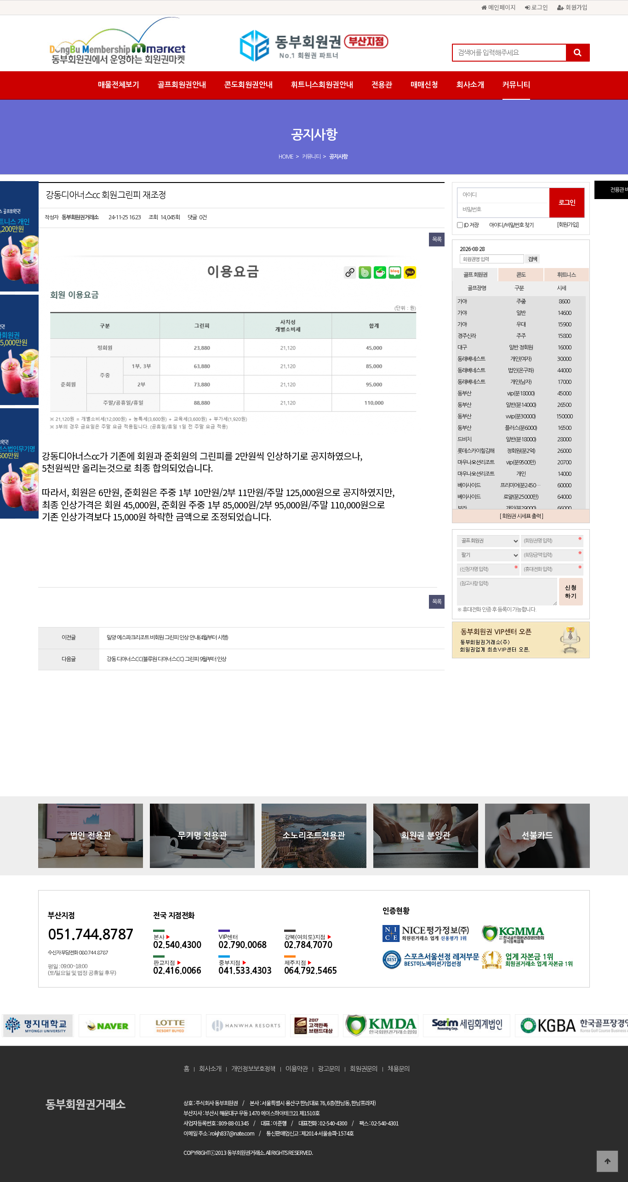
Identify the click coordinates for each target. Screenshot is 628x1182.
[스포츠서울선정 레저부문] (432, 963)
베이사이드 (468, 485)
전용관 (381, 84)
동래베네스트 (471, 359)
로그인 (539, 7)
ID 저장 (471, 225)
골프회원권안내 (182, 84)
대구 (462, 347)
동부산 (464, 393)
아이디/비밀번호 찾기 (511, 225)
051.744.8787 (90, 934)
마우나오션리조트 (475, 462)
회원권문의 (363, 1069)
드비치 (464, 439)
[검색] (577, 53)
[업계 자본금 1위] (530, 963)
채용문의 (399, 1069)
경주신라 (466, 336)
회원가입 (576, 7)
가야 (462, 301)
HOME (286, 157)
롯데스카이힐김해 (475, 451)
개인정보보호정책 (253, 1069)
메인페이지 (501, 7)
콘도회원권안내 (248, 84)
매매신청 (424, 84)
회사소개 (470, 84)
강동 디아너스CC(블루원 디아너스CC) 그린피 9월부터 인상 (166, 659)
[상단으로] (607, 1161)
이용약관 (296, 1069)
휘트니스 (566, 274)
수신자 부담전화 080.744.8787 (78, 952)
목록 (436, 239)
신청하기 (571, 591)
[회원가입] (567, 225)
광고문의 (329, 1069)
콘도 (520, 274)
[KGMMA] (530, 937)
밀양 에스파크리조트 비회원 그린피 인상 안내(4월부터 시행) (167, 637)
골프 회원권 (475, 274)
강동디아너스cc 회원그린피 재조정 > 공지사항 (314, 46)
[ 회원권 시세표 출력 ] (521, 516)
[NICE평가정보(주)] (432, 937)
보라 (462, 508)
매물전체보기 (118, 84)
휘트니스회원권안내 (322, 84)
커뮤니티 (516, 84)
